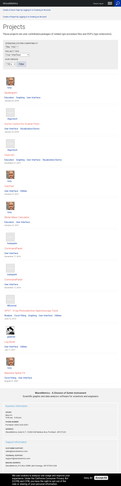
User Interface (33, 97)
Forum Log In (98, 4)
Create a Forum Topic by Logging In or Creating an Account (27, 10)
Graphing (20, 97)
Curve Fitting (20, 315)
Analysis (8, 315)
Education (9, 97)
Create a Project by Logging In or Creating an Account (24, 17)
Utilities (23, 191)
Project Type (12, 51)
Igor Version (11, 59)
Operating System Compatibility (21, 43)
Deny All (88, 478)
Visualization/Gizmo (30, 129)
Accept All (101, 478)
